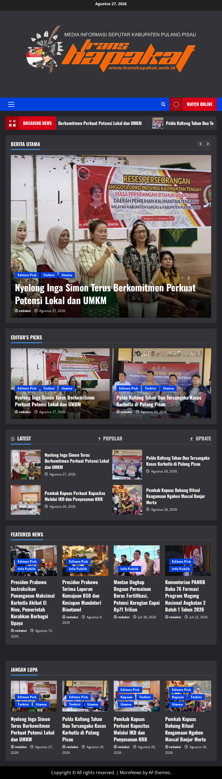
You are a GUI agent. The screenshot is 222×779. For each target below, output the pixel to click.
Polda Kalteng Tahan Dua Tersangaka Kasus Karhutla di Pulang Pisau (127, 464)
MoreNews (131, 772)
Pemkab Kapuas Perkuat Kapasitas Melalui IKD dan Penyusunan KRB (26, 500)
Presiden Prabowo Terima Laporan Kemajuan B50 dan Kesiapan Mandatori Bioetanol (81, 595)
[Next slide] (207, 144)
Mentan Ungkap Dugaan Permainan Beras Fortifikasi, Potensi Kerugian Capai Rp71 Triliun (137, 595)
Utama (66, 275)
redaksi (25, 310)
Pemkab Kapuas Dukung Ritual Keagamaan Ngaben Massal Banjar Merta (127, 500)
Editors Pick (27, 275)
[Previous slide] (200, 144)
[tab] (21, 439)
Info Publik (26, 568)
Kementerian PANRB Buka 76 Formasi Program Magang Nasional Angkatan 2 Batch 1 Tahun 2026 (185, 595)
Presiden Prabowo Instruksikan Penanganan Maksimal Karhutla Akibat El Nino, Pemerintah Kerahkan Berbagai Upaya (33, 602)
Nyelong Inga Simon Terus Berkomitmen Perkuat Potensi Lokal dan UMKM (105, 293)
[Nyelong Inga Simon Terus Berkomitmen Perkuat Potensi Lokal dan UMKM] (111, 236)
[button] (11, 104)
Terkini (49, 275)
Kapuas (126, 697)
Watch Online (200, 104)
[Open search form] (163, 104)
